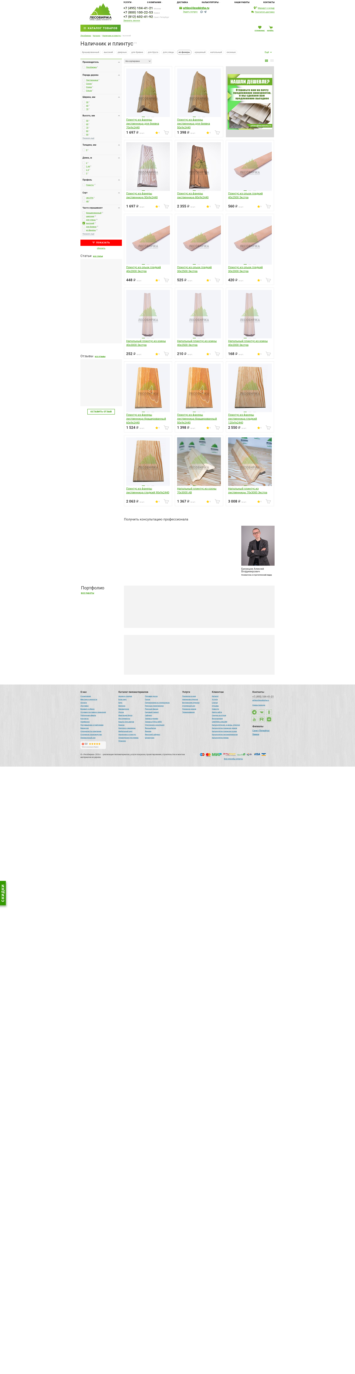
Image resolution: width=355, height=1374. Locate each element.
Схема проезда (258, 705)
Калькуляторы (210, 2)
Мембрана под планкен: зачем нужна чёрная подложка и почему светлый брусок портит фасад (100, 291)
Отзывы (215, 706)
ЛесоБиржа (91, 67)
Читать (84, 397)
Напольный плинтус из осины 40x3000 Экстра (146, 343)
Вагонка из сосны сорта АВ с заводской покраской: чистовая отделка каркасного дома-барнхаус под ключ (186, 805)
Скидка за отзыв (219, 715)
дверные (122, 52)
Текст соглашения (138, 564)
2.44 (88, 166)
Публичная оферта (88, 715)
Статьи (215, 703)
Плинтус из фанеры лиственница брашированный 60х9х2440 (146, 418)
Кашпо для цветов (126, 722)
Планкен (122, 741)
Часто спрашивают (93, 207)
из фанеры (91, 230)
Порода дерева (90, 75)
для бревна (137, 52)
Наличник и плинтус (127, 734)
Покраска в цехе (189, 696)
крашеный (200, 52)
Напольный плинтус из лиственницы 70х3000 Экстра (247, 490)
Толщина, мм (89, 145)
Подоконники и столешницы (157, 703)
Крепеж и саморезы (126, 728)
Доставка (182, 2)
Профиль (87, 179)
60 (87, 124)
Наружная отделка (190, 699)
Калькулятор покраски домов (224, 728)
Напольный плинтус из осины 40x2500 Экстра (197, 343)
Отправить (227, 563)
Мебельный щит (125, 731)
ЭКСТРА (89, 198)
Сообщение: (130, 548)
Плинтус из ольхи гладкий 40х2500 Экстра (245, 195)
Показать (103, 242)
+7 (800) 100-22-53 (138, 12)
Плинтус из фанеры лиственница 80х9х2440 (193, 195)
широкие (90, 216)
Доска (121, 712)
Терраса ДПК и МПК (153, 722)
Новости (215, 709)
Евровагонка (123, 709)
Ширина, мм (89, 97)
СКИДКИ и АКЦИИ (219, 722)
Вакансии (84, 728)
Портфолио (85, 722)
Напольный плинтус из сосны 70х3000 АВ (196, 490)
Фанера (148, 731)
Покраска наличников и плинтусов (152, 668)
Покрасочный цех (87, 738)
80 (87, 131)
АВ (87, 201)
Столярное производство (91, 734)
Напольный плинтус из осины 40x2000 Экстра (248, 343)
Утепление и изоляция (154, 725)
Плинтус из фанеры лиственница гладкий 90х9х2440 (147, 490)
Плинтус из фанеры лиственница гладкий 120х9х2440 (242, 418)
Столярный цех (188, 706)
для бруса (153, 52)
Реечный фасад (151, 709)
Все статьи (98, 256)
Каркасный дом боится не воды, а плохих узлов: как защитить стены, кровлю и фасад (99, 753)
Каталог (215, 696)
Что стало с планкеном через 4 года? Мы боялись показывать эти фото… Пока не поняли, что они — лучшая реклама (191, 1142)
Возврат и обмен (87, 709)
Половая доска (151, 696)
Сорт (85, 192)
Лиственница (92, 80)
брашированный (90, 52)
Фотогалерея (217, 718)
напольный (216, 52)
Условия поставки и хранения (93, 712)
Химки (255, 734)
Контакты (269, 2)
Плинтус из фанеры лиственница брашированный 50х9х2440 (197, 418)
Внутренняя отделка (190, 703)
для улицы (168, 52)
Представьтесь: (132, 527)
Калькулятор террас (220, 738)
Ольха (89, 90)
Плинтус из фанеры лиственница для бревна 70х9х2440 (142, 123)
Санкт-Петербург (261, 731)
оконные (231, 52)
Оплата (83, 703)
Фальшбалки (150, 728)
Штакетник (149, 738)
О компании (154, 2)
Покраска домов (189, 709)
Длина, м (87, 157)
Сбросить (101, 248)
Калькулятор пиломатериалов (225, 734)
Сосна (89, 84)
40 (87, 106)
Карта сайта (217, 712)
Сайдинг (148, 715)
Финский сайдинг (152, 734)
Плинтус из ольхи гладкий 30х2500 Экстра (194, 269)
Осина (89, 87)
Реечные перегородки (154, 706)
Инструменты (124, 718)
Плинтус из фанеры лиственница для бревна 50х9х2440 (193, 123)
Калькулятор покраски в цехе (224, 731)
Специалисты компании (90, 731)
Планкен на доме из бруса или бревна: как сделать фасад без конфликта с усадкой (101, 333)
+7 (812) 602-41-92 (138, 17)
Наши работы (241, 2)
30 (87, 102)
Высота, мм (89, 115)
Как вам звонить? (133, 537)
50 (87, 121)
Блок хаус (122, 699)
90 (87, 134)
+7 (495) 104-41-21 (138, 8)
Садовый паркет (152, 712)
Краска (121, 725)
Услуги (127, 2)
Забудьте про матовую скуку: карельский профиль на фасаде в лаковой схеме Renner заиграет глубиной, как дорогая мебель (196, 1029)
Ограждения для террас (128, 738)
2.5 (87, 170)
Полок (147, 699)
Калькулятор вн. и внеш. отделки (226, 725)
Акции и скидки (125, 696)
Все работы (87, 593)
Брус (120, 703)
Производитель (91, 62)
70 (87, 109)
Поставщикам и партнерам (91, 725)
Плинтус (90, 185)
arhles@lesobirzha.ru (196, 8)
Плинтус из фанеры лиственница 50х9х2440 (142, 195)
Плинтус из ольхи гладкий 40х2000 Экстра (143, 269)
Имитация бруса (125, 715)
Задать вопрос (190, 12)
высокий (108, 52)
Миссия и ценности (88, 699)
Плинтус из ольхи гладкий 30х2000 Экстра (245, 269)
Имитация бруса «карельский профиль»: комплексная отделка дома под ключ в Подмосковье (179, 917)
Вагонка (121, 706)
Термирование (188, 712)
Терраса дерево (151, 718)
